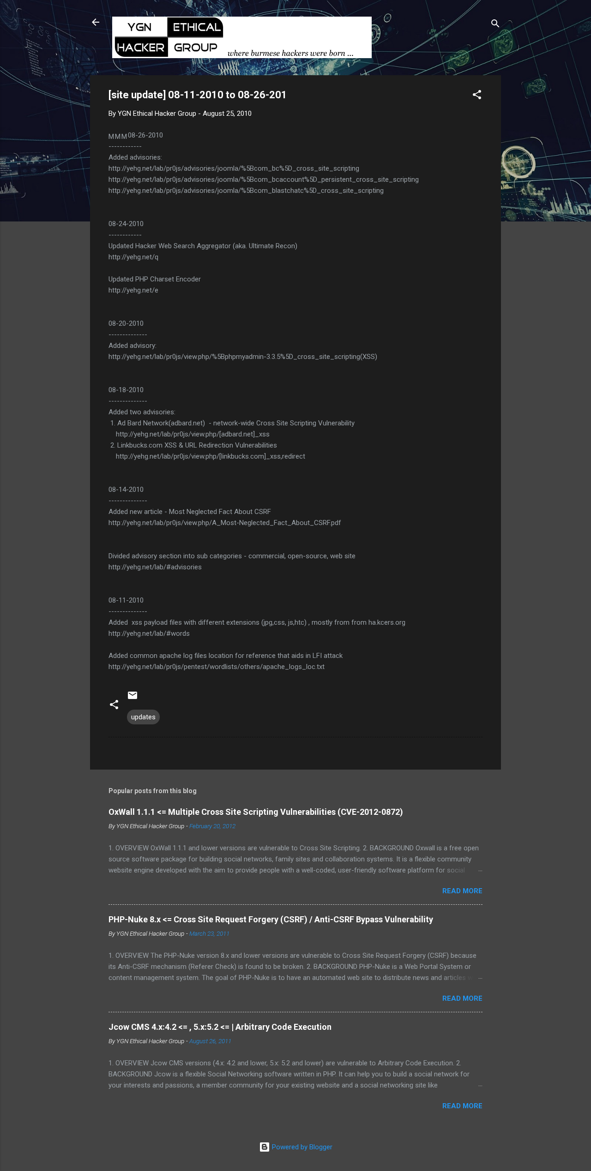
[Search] (495, 25)
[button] (476, 96)
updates (143, 717)
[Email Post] (132, 698)
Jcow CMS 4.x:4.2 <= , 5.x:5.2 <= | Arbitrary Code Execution (220, 1027)
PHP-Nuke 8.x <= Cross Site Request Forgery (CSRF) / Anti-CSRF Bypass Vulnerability (271, 919)
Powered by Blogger (301, 1147)
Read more (462, 891)
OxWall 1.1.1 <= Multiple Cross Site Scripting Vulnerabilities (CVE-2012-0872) (256, 812)
